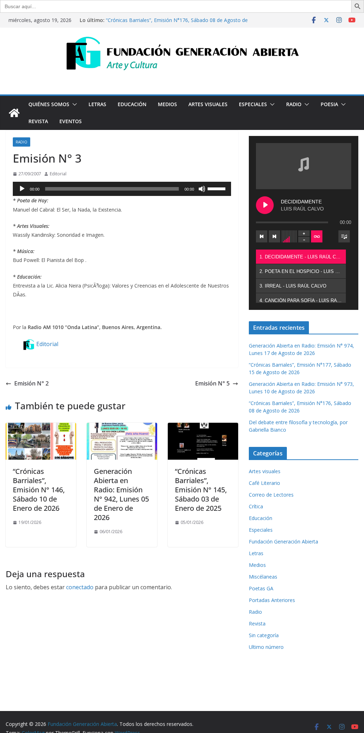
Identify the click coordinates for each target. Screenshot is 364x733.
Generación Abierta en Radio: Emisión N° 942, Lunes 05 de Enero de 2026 (121, 494)
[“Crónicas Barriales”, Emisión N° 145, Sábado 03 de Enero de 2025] (203, 428)
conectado (79, 587)
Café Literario (264, 483)
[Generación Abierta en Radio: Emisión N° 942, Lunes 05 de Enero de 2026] (122, 428)
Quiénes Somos (48, 104)
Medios (167, 104)
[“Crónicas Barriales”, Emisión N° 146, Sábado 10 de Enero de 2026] (41, 428)
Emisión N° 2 (31, 383)
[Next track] (274, 236)
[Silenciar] (201, 188)
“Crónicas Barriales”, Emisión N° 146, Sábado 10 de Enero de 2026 (39, 489)
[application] (122, 189)
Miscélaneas (263, 576)
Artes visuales (208, 104)
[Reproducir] (22, 188)
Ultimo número (266, 647)
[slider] (218, 188)
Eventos (70, 121)
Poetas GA (261, 588)
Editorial (58, 174)
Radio (293, 104)
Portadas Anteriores (272, 600)
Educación (132, 104)
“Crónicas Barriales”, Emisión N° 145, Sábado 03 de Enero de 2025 (201, 489)
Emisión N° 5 (212, 383)
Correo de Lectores (271, 494)
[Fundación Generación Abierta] (14, 112)
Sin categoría (264, 635)
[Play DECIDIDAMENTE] (265, 205)
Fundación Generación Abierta (283, 541)
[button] (73, 104)
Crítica (256, 506)
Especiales (253, 104)
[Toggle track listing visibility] (344, 236)
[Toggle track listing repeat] (316, 236)
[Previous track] (261, 236)
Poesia (329, 104)
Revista (38, 121)
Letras (97, 104)
